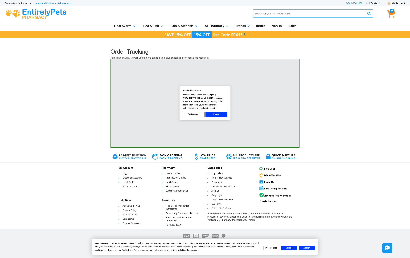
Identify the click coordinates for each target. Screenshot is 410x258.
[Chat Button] (387, 248)
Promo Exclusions (132, 223)
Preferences (271, 248)
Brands (240, 26)
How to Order (173, 173)
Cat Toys (216, 203)
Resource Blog (173, 224)
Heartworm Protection (223, 186)
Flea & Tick (151, 26)
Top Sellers (217, 173)
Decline (289, 248)
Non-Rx (277, 26)
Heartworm (122, 26)
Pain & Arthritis (181, 26)
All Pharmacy (214, 26)
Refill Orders (172, 182)
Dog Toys (216, 195)
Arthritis (215, 190)
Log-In (126, 173)
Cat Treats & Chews (221, 208)
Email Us (269, 182)
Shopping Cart (130, 186)
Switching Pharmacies (177, 190)
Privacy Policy (130, 210)
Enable (216, 114)
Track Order (129, 182)
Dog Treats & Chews (222, 199)
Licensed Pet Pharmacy (277, 195)
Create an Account (132, 177)
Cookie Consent (268, 201)
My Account (398, 3)
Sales (292, 26)
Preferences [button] (192, 250)
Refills (260, 26)
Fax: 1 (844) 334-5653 (275, 188)
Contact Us (377, 3)
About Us (127, 205)
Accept (306, 248)
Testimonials (172, 186)
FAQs (137, 205)
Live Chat (269, 168)
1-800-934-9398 (354, 3)
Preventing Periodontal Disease (182, 213)
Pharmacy (216, 182)
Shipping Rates (130, 214)
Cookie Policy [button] (127, 250)
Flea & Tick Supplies (221, 177)
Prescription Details (176, 177)
